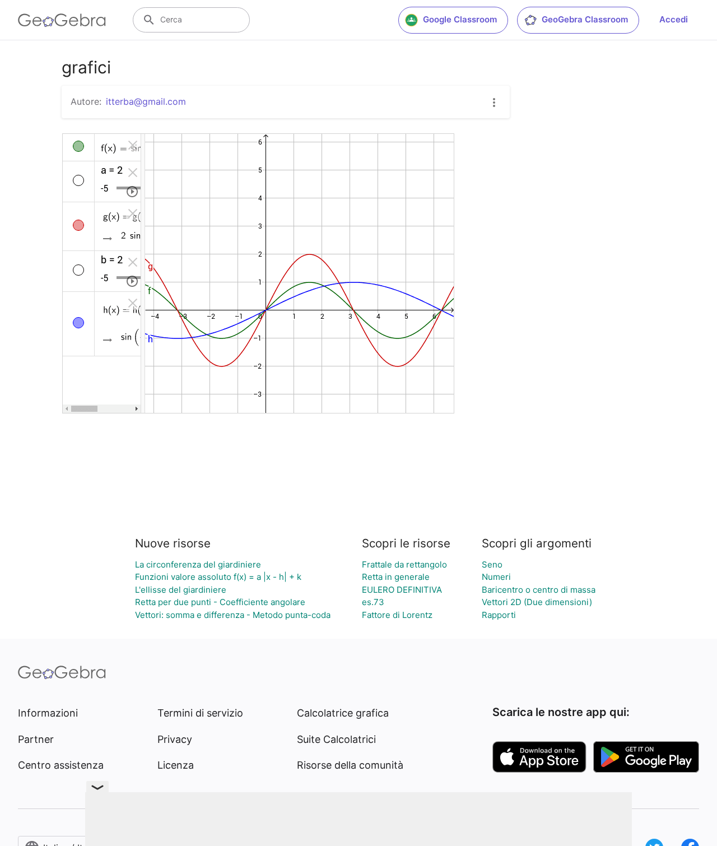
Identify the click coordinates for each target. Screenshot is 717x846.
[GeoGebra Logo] (62, 20)
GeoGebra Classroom (585, 19)
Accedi (673, 19)
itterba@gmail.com (146, 101)
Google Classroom (460, 19)
